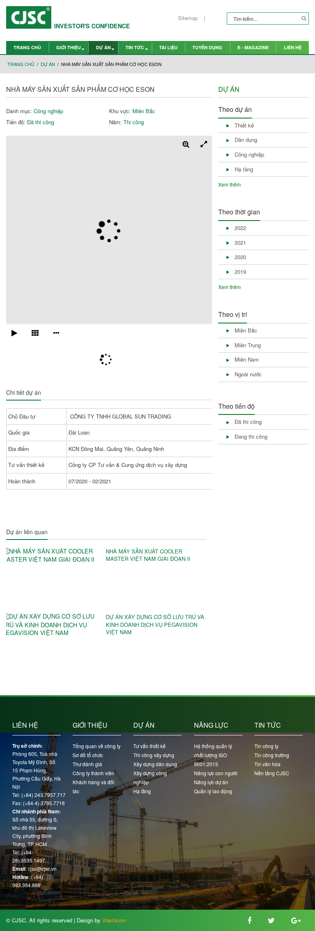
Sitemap (188, 18)
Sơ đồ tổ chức (88, 754)
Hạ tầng (142, 791)
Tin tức (135, 47)
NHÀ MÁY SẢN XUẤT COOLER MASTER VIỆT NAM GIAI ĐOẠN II (148, 555)
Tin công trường (271, 754)
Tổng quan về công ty (97, 745)
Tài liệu (168, 47)
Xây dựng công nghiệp (150, 777)
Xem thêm (229, 184)
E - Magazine (253, 47)
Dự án (103, 47)
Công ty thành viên (93, 772)
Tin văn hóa (267, 763)
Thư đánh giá (87, 763)
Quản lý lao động (213, 791)
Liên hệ (292, 47)
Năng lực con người (215, 772)
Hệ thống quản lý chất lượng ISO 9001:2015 (213, 754)
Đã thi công (40, 122)
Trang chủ (27, 47)
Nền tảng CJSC (271, 772)
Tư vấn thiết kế (149, 745)
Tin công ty (266, 745)
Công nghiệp (48, 111)
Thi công (133, 122)
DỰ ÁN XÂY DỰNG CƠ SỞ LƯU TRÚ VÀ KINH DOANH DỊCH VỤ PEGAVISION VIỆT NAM (155, 624)
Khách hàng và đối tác (93, 786)
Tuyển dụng (207, 47)
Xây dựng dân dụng (155, 763)
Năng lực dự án (211, 781)
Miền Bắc (143, 111)
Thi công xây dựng (153, 754)
